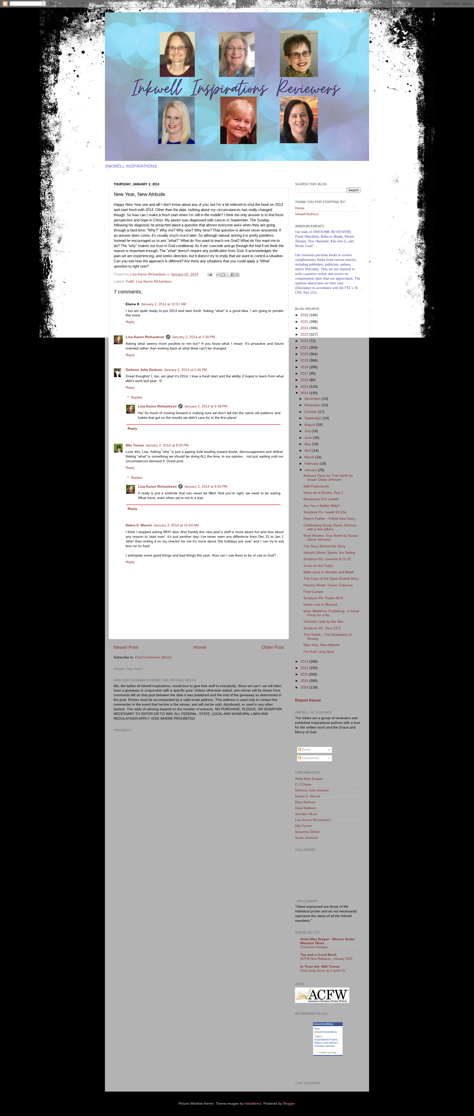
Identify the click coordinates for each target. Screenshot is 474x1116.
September (313, 418)
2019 (304, 360)
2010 (304, 681)
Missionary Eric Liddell (320, 499)
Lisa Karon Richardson (154, 281)
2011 (304, 674)
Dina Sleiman (305, 802)
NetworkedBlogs (324, 1023)
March (309, 457)
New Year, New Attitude (321, 645)
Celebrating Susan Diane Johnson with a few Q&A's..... (330, 527)
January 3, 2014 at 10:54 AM (176, 525)
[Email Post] (209, 274)
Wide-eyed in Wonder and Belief (328, 572)
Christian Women (324, 1045)
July (308, 431)
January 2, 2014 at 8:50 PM (205, 486)
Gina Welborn (305, 808)
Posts (306, 749)
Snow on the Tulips (318, 566)
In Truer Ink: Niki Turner (320, 966)
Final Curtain (313, 592)
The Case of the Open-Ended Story (331, 578)
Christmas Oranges (314, 947)
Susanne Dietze (307, 832)
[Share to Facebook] (232, 274)
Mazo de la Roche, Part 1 (323, 493)
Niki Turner (135, 445)
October (311, 412)
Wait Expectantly (316, 486)
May (308, 444)
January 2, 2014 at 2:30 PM (193, 337)
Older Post (272, 647)
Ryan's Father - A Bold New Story (329, 518)
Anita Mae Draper (309, 779)
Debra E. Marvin (139, 525)
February (312, 463)
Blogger (289, 1103)
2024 (304, 328)
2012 (304, 668)
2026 (304, 315)
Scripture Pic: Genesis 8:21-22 (327, 559)
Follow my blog (327, 1052)
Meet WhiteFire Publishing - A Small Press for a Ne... (331, 613)
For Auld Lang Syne (318, 652)
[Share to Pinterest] (237, 274)
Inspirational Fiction (325, 1039)
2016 (304, 380)
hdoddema (253, 1103)
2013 (304, 661)
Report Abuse (308, 700)
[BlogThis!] (223, 274)
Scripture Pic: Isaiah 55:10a (324, 512)
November (313, 405)
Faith (130, 281)
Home (200, 647)
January (311, 470)
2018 (304, 367)
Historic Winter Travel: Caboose (328, 585)
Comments (310, 758)
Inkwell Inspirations (325, 1031)
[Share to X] (227, 274)
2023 (304, 334)
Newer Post (126, 647)
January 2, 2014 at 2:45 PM (185, 370)
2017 (304, 373)
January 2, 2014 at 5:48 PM (205, 406)
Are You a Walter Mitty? (321, 506)
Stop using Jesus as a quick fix (322, 970)
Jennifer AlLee (306, 814)
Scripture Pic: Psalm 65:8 (323, 598)
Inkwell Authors (306, 214)
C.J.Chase (303, 784)
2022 (304, 341)
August (310, 424)
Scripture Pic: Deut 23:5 (321, 628)
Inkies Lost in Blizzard (320, 604)
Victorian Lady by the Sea (323, 621)
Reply (130, 322)
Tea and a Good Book (318, 955)
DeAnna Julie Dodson (144, 370)
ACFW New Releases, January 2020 (326, 959)
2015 (304, 386)
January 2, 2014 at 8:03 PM (167, 445)
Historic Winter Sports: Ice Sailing (329, 553)
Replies (136, 397)
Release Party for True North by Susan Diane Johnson (328, 477)
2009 (304, 687)
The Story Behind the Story (324, 546)
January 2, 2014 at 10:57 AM (163, 304)
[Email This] (218, 274)
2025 (304, 322)
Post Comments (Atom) (153, 657)
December (313, 399)
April (308, 450)
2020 (304, 354)
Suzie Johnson (306, 838)
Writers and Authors (326, 1042)
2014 (304, 393)
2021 (304, 347)
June (308, 438)
